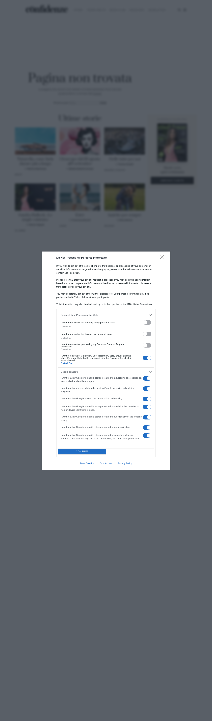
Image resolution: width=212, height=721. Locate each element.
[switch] (147, 322)
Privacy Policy (125, 463)
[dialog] (106, 361)
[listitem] (106, 315)
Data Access (106, 463)
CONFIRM (82, 451)
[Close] (163, 258)
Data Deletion (87, 463)
